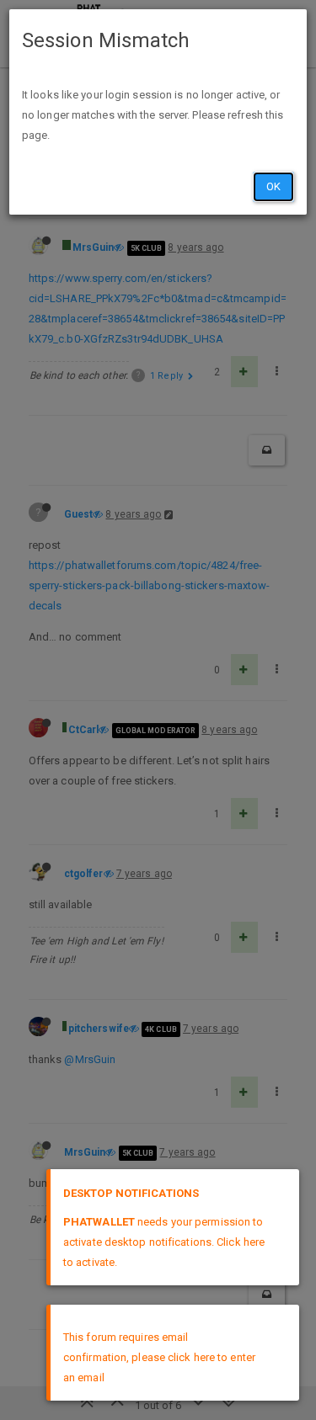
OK (273, 186)
